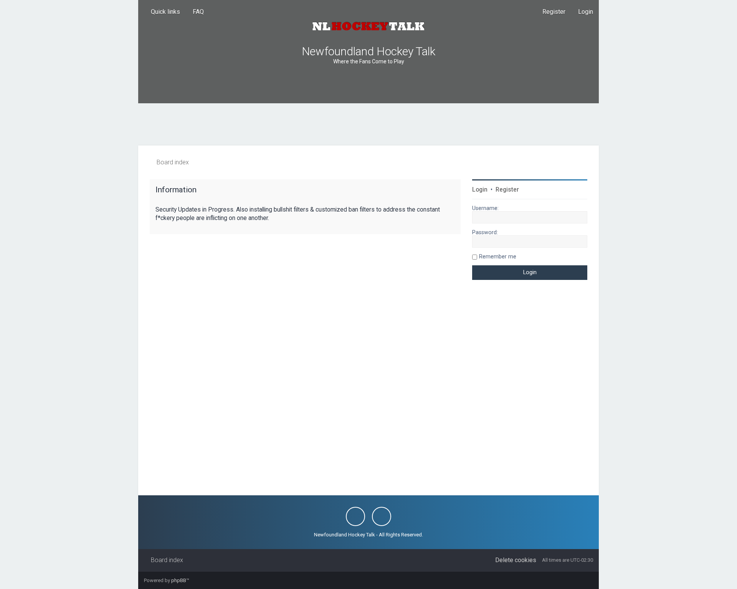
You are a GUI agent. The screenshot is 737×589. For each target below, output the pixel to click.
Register (507, 189)
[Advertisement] (368, 124)
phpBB (178, 580)
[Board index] (368, 26)
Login (479, 189)
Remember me (497, 256)
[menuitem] (195, 12)
